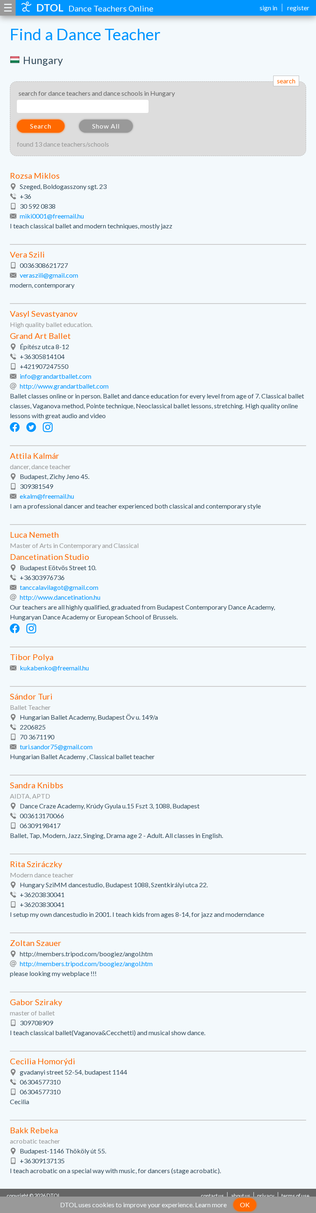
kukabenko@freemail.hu (54, 668)
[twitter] (31, 427)
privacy (265, 1195)
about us (240, 1195)
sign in (268, 8)
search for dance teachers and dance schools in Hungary (97, 93)
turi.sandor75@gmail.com (56, 746)
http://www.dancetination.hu (60, 597)
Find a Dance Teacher (85, 34)
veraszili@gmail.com (49, 275)
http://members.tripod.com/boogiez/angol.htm (86, 963)
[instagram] (48, 427)
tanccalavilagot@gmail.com (59, 587)
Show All (106, 126)
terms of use (295, 1195)
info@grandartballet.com (55, 376)
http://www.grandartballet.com (64, 386)
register (298, 8)
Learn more (211, 1204)
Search (40, 126)
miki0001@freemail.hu (52, 216)
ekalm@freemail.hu (47, 496)
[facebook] (15, 427)
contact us (212, 1195)
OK (245, 1204)
